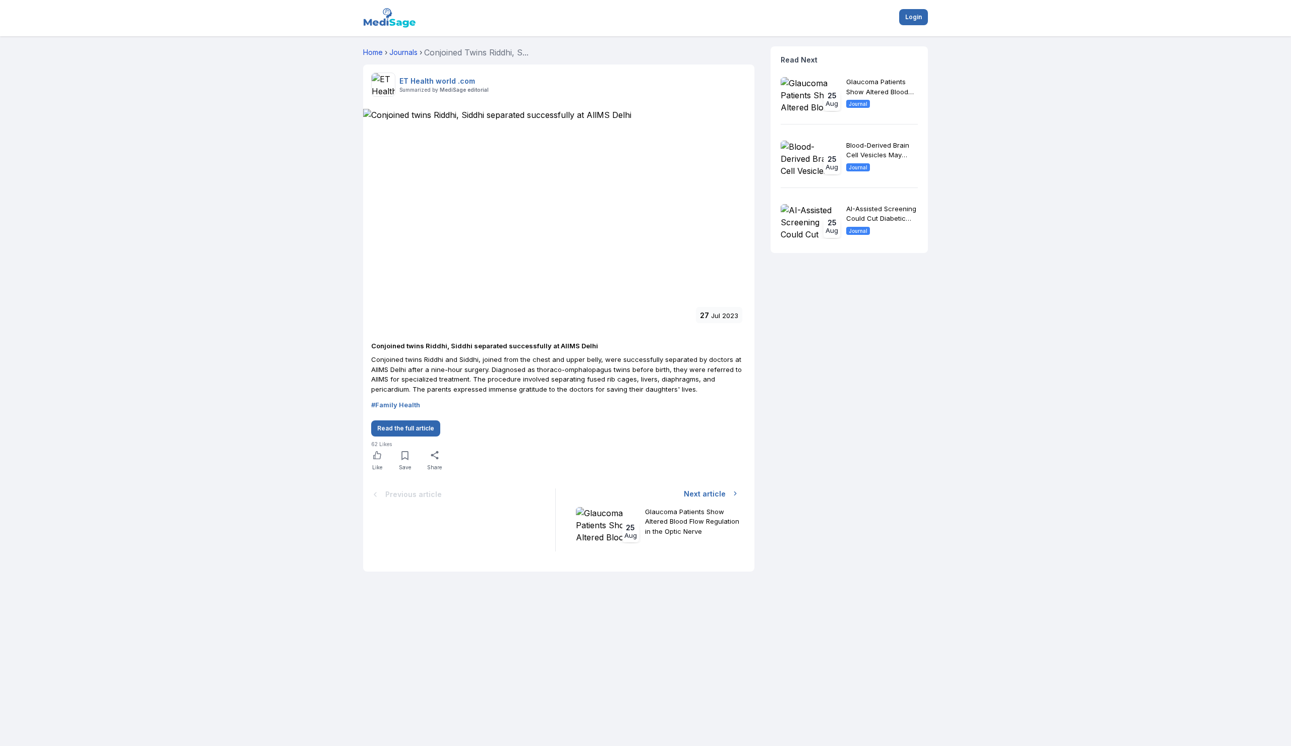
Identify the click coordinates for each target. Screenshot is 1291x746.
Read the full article (405, 428)
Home (373, 52)
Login (913, 17)
